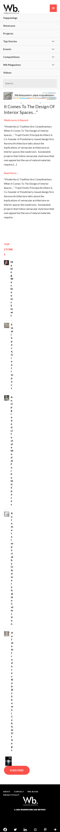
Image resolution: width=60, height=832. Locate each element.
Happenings (10, 17)
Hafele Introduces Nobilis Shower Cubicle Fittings (12, 691)
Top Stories (10, 41)
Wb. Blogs (33, 791)
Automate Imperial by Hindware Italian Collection (12, 568)
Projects (8, 33)
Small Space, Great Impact (12, 356)
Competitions (11, 56)
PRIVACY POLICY (11, 795)
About (6, 791)
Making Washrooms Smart (12, 288)
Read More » (11, 173)
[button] (17, 770)
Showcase (9, 25)
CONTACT (19, 791)
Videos (7, 72)
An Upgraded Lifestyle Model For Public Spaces (12, 450)
